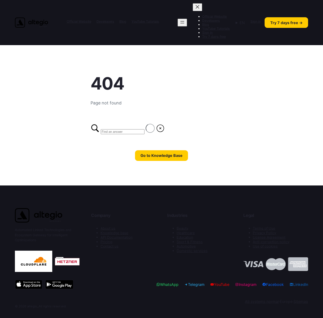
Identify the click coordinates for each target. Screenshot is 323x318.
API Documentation (116, 237)
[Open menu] (182, 22)
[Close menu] (197, 7)
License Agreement (269, 237)
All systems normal (262, 301)
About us (107, 228)
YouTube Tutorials (145, 21)
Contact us (109, 246)
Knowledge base (114, 233)
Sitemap (300, 301)
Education (185, 237)
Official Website (79, 21)
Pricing (106, 242)
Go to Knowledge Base (161, 155)
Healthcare (186, 233)
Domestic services (192, 251)
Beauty (182, 228)
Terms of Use (264, 228)
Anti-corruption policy (271, 242)
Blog (122, 21)
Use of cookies (265, 246)
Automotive (186, 246)
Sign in (207, 32)
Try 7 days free (214, 36)
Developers (105, 21)
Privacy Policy (264, 233)
